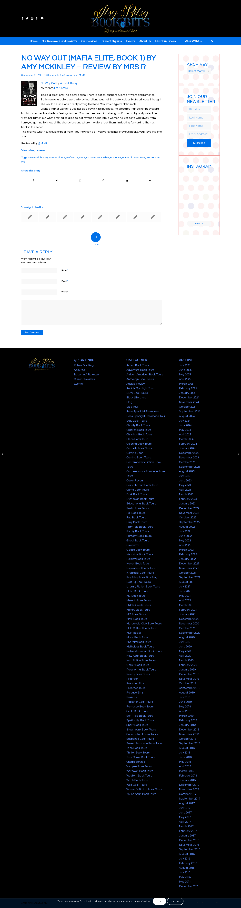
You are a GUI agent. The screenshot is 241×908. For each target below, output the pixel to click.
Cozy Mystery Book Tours (142, 485)
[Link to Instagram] (32, 18)
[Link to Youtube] (42, 18)
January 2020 (187, 669)
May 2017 (185, 817)
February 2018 (188, 775)
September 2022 (189, 522)
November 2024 (189, 402)
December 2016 (189, 840)
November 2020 (189, 623)
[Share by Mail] (150, 180)
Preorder (132, 678)
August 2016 (187, 854)
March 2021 (186, 605)
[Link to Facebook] (22, 18)
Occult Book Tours (138, 665)
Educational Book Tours (141, 503)
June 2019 (185, 701)
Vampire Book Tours (139, 766)
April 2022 (185, 545)
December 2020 (189, 619)
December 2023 (189, 453)
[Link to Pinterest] (37, 18)
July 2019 (184, 697)
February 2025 (188, 388)
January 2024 (187, 448)
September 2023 (189, 466)
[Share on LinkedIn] (126, 180)
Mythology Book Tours (140, 646)
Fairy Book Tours (136, 522)
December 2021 (189, 563)
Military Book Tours (138, 609)
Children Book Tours (138, 430)
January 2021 (187, 614)
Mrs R (82, 75)
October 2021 (187, 572)
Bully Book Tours (136, 420)
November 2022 (189, 513)
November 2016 (189, 844)
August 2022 (187, 526)
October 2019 (187, 683)
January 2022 (187, 559)
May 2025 (185, 374)
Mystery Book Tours (138, 642)
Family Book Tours (137, 531)
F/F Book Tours (136, 513)
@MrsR (42, 143)
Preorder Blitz (135, 683)
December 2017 (189, 784)
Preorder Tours (136, 688)
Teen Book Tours (137, 748)
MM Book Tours (136, 614)
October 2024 (187, 406)
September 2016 (189, 849)
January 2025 (187, 393)
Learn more (175, 901)
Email (64, 281)
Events (78, 383)
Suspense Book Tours (140, 738)
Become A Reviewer (87, 374)
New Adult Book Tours (140, 655)
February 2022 (188, 554)
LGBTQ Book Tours (138, 582)
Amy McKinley (68, 83)
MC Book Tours (136, 595)
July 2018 (184, 752)
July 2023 (184, 476)
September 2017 (189, 798)
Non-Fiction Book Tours (141, 660)
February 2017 (188, 831)
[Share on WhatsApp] (80, 180)
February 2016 (188, 863)
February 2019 (188, 720)
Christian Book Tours (139, 434)
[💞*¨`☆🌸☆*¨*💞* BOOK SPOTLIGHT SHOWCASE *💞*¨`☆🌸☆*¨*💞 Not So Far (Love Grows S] (193, 202)
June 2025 (185, 370)
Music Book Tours (137, 637)
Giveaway (132, 545)
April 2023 (185, 489)
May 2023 (185, 485)
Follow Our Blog (84, 365)
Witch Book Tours (137, 780)
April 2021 (185, 600)
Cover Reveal (134, 480)
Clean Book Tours (137, 439)
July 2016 (184, 858)
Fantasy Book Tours (139, 536)
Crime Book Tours (137, 489)
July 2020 (184, 642)
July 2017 (184, 808)
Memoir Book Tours (138, 600)
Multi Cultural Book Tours (142, 628)
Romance (115, 157)
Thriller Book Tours (138, 752)
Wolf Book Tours (136, 784)
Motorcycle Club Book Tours (144, 623)
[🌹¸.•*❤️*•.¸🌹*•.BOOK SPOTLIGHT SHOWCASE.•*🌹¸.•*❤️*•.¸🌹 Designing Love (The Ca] (193, 214)
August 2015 (187, 867)
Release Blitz (134, 692)
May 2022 (185, 540)
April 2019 (185, 711)
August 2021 (187, 582)
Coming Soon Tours (138, 457)
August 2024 (187, 416)
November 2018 (189, 734)
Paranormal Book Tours (141, 669)
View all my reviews (33, 150)
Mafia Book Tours (137, 591)
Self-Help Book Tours (139, 715)
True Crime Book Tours (140, 757)
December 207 (188, 886)
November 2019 (189, 678)
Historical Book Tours (139, 554)
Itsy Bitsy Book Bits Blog (141, 577)
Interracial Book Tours (140, 572)
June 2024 (185, 425)
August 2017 (187, 803)
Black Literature (136, 397)
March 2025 (186, 383)
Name (64, 270)
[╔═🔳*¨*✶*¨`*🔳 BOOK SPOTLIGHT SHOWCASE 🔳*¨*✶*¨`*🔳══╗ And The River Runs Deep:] (193, 176)
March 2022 (186, 549)
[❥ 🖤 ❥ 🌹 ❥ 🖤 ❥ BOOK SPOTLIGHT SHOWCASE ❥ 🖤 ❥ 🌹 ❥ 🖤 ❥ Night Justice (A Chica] (205, 176)
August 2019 (187, 692)
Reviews (68, 75)
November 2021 (189, 568)
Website (65, 292)
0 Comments (52, 75)
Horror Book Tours (138, 563)
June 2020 (185, 646)
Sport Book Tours (137, 725)
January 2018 (187, 780)
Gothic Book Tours (138, 549)
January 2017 (187, 835)
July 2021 (184, 586)
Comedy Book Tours (139, 448)
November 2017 (189, 789)
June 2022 (185, 536)
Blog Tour (132, 406)
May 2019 (185, 706)
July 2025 (184, 365)
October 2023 (187, 462)
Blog (129, 402)
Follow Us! (199, 223)
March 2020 (186, 660)
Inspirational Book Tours (141, 568)
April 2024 (185, 434)
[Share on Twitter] (56, 180)
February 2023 (188, 499)
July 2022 (184, 531)
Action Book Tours (137, 365)
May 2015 (185, 877)
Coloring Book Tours (139, 443)
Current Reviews (84, 379)
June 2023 (185, 480)
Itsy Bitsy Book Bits (55, 157)
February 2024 (188, 443)
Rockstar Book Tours (139, 701)
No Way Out (48, 83)
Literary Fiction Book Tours (143, 586)
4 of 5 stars (60, 88)
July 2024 (184, 420)
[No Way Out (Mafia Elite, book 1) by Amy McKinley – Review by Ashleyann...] (2, 454)
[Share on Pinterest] (103, 180)
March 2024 (186, 439)
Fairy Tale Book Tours (139, 526)
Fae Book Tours (136, 517)
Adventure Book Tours (140, 370)
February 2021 (188, 609)
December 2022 (189, 508)
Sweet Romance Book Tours (144, 743)
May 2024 (185, 430)
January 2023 (187, 503)
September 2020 (189, 632)
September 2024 (189, 411)
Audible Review (135, 383)
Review (105, 157)
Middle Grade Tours (138, 605)
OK (159, 901)
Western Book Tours (139, 775)
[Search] (211, 41)
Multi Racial (133, 632)
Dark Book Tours (136, 494)
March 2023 (186, 494)
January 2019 (187, 725)
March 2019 (186, 715)
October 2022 (187, 517)
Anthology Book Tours (140, 379)
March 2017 (186, 826)
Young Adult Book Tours (141, 794)
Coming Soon (134, 453)
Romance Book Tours (140, 706)
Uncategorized (135, 761)
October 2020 (187, 628)
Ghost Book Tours (137, 540)
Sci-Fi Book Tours (137, 711)
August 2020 (187, 637)
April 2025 (185, 379)
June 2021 (185, 591)
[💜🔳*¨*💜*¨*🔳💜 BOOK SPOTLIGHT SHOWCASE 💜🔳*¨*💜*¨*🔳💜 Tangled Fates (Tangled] (205, 202)
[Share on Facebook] (33, 180)
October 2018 (187, 738)
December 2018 (189, 729)
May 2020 (185, 651)
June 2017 (185, 812)
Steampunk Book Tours (141, 729)
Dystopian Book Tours (140, 499)
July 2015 (184, 872)
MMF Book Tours (137, 619)
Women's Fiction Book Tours (144, 789)
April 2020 (185, 655)
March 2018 (186, 771)
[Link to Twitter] (27, 18)
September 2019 (189, 688)
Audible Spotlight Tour (140, 388)
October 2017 (187, 794)
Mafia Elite (72, 157)
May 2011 (185, 881)
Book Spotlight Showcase (142, 411)
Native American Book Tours (144, 651)
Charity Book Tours (138, 425)
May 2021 (185, 595)
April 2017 (185, 821)
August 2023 (187, 471)
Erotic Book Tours (137, 508)
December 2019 (189, 674)
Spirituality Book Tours (140, 720)
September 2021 (189, 577)
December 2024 (189, 397)
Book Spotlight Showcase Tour (145, 416)
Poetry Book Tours (138, 674)
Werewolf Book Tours (139, 771)
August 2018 (187, 748)
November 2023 (189, 457)
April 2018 (185, 766)
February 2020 (188, 665)
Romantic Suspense (133, 157)
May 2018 (185, 761)
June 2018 (185, 757)
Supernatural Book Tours (142, 734)
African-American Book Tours (144, 374)
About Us (80, 370)
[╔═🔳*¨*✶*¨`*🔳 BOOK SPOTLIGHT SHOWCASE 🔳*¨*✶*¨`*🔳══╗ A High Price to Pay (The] (193, 189)
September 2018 (189, 743)
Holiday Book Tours (138, 559)
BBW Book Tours (137, 393)
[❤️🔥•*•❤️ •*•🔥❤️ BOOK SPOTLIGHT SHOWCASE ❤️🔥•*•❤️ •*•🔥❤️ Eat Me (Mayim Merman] (205, 214)
